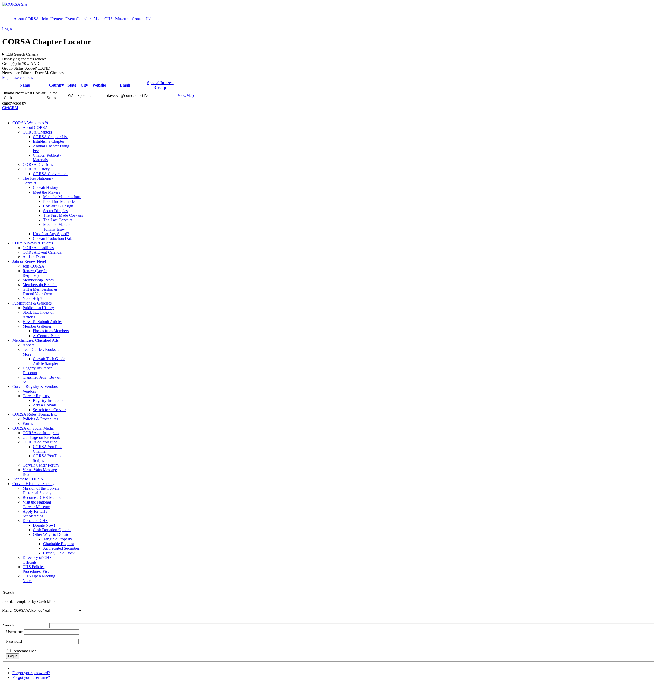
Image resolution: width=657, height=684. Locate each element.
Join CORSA (33, 266)
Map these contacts (17, 77)
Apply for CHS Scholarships (35, 513)
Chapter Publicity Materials (47, 157)
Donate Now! (44, 525)
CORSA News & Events (32, 243)
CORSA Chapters (37, 132)
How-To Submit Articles (42, 321)
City (84, 85)
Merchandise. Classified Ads (35, 340)
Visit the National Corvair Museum (37, 504)
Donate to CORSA (27, 479)
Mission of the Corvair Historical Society (41, 490)
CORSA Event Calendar (43, 252)
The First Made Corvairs (63, 215)
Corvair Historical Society (33, 483)
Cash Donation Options (52, 530)
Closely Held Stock (59, 553)
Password (14, 641)
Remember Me (24, 651)
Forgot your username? (31, 677)
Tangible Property (57, 539)
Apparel (29, 345)
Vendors (29, 391)
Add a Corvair (44, 405)
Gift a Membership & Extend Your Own (40, 291)
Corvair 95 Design (58, 206)
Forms (28, 423)
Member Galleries (37, 326)
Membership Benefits (40, 284)
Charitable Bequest (58, 544)
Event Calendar (78, 19)
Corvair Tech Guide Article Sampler (49, 361)
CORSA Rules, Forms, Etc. (34, 414)
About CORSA (26, 19)
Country (56, 85)
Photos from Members (51, 331)
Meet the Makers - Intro (62, 197)
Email (125, 85)
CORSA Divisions (38, 164)
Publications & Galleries (32, 303)
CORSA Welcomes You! (32, 123)
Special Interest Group (160, 85)
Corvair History (45, 187)
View (182, 95)
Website (99, 85)
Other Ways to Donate (51, 534)
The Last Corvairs (57, 220)
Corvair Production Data (53, 238)
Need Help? (32, 298)
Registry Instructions (49, 400)
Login (7, 29)
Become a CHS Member (43, 497)
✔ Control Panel (46, 336)
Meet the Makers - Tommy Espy (58, 226)
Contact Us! (141, 19)
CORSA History (36, 169)
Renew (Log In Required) (35, 273)
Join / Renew (52, 19)
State (71, 85)
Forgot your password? (31, 673)
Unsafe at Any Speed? (51, 234)
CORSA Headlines (38, 247)
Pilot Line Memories (59, 201)
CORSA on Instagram (41, 433)
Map (190, 95)
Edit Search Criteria (22, 54)
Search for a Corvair (49, 409)
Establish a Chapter (48, 141)
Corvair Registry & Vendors (35, 386)
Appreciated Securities (61, 548)
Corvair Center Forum (41, 465)
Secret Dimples (55, 210)
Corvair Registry (36, 396)
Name (25, 85)
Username (14, 632)
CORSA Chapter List (50, 137)
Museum (122, 19)
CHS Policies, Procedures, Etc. (36, 569)
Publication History (38, 308)
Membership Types (38, 280)
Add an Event (34, 257)
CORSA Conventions (50, 174)
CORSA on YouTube (40, 442)
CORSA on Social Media (33, 428)
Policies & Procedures (40, 419)
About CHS (103, 19)
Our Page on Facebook (41, 437)
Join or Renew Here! (29, 261)
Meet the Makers (46, 192)
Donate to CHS (35, 520)
